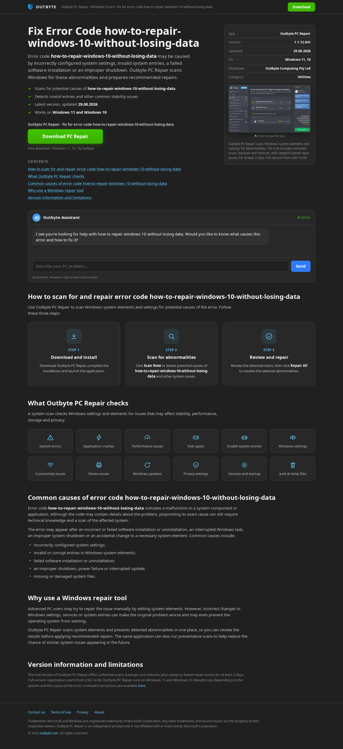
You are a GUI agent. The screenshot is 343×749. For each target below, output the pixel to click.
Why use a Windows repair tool (56, 190)
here (141, 685)
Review (288, 102)
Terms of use (61, 712)
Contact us (36, 712)
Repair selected (302, 129)
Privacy (82, 712)
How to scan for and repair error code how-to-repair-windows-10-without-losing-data (104, 169)
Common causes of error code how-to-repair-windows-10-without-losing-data (97, 183)
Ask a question (306, 124)
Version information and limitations (60, 197)
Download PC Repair (65, 136)
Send (301, 266)
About (99, 712)
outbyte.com (49, 733)
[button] (270, 111)
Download (301, 7)
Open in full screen (302, 92)
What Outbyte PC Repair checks (56, 176)
